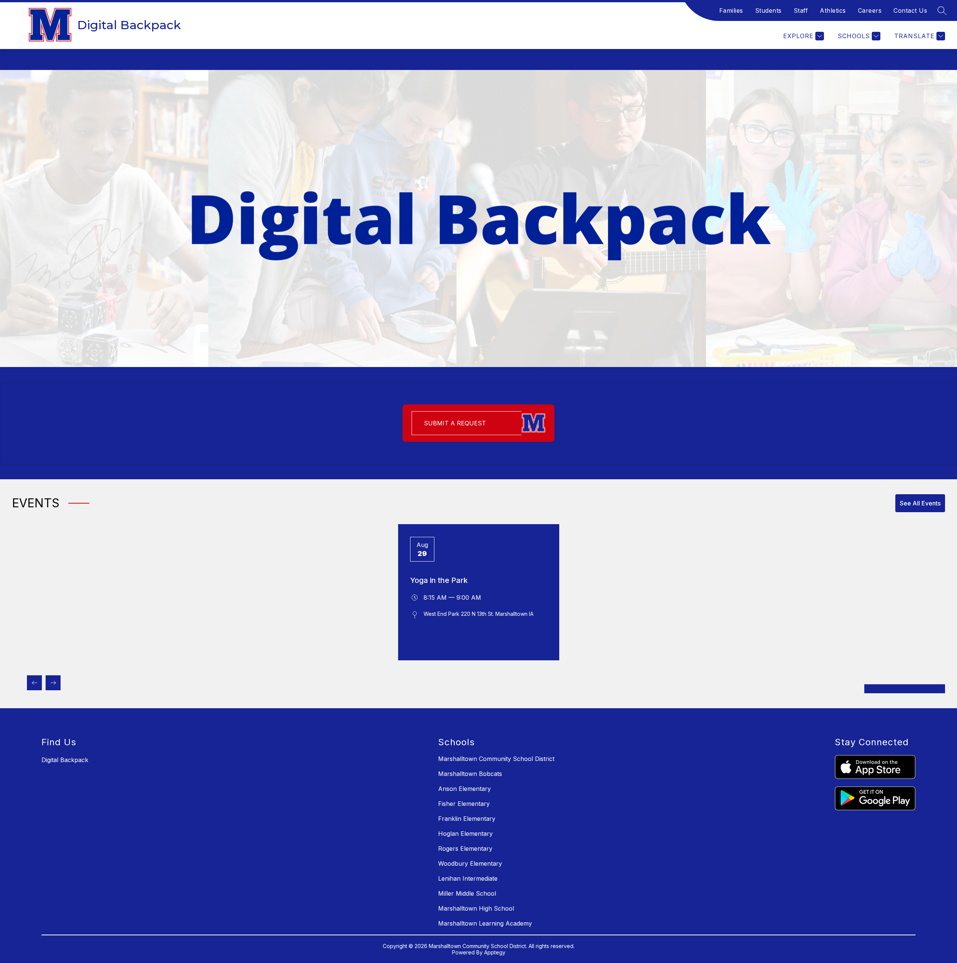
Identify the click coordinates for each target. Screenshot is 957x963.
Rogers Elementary (465, 848)
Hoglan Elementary (465, 833)
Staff (801, 10)
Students (768, 10)
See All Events (920, 503)
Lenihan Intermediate (468, 878)
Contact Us (910, 10)
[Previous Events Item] (34, 682)
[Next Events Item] (53, 682)
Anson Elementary (464, 788)
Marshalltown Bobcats (470, 773)
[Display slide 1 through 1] (904, 688)
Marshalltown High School (476, 908)
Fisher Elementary (464, 803)
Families (731, 10)
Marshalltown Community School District (496, 758)
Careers (870, 10)
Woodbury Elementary (470, 863)
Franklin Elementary (466, 818)
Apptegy (494, 952)
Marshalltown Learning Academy (485, 923)
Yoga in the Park (439, 580)
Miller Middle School (467, 893)
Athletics (833, 10)
